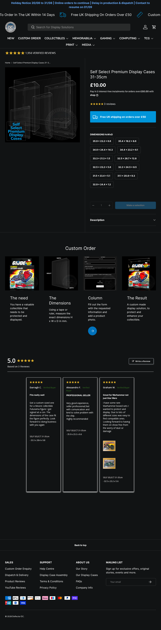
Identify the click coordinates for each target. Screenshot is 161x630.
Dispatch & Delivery (16, 575)
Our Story (81, 568)
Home (7, 62)
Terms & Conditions (51, 581)
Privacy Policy (48, 587)
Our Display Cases (87, 575)
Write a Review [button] (142, 361)
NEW (10, 38)
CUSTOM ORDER (29, 38)
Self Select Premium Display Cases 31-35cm (32, 62)
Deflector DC (18, 616)
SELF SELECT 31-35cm (39, 436)
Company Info (84, 587)
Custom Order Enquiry (18, 568)
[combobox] (79, 27)
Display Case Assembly (54, 575)
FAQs (79, 581)
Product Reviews (15, 581)
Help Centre (47, 568)
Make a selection (135, 205)
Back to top (80, 545)
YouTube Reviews (15, 587)
